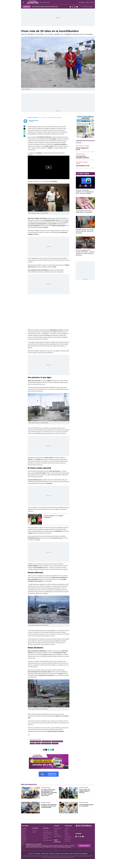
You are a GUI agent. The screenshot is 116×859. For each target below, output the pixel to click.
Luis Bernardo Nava (57, 741)
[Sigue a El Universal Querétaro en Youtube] (77, 7)
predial (38, 743)
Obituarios (67, 839)
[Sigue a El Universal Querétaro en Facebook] (71, 7)
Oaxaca (56, 829)
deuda (32, 743)
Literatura (55, 743)
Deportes (24, 839)
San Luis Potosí (57, 828)
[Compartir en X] (24, 129)
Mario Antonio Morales (82, 145)
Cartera (23, 834)
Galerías (34, 830)
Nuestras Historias (33, 117)
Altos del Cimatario (35, 741)
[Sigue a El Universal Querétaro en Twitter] (73, 7)
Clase (66, 831)
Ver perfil (31, 121)
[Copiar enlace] (24, 136)
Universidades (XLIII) (82, 165)
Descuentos (67, 841)
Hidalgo (56, 833)
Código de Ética (45, 853)
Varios (55, 849)
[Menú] (23, 2)
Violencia (52, 853)
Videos (44, 2)
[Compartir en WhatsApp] (24, 131)
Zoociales (45, 838)
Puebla (55, 831)
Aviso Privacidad (64, 853)
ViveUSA (67, 833)
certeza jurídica (46, 741)
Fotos (47, 2)
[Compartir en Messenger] (24, 134)
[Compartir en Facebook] (24, 126)
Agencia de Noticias (45, 6)
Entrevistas (46, 830)
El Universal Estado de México (58, 835)
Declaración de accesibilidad (80, 853)
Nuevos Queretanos (48, 840)
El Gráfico (67, 828)
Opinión (79, 142)
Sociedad (24, 828)
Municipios (24, 838)
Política (23, 833)
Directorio (31, 853)
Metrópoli (24, 836)
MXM (41, 2)
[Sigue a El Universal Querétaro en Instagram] (75, 7)
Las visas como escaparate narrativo (82, 156)
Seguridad (24, 829)
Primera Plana (54, 6)
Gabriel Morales (80, 154)
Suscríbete (27, 6)
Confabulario (68, 836)
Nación (23, 831)
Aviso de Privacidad (66, 846)
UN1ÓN (66, 834)
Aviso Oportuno (36, 6)
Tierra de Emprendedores (47, 836)
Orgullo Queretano (47, 833)
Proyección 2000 (46, 743)
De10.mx (67, 829)
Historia (71, 853)
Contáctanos (37, 853)
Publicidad (57, 853)
